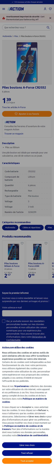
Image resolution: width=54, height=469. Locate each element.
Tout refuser (27, 453)
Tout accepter (27, 461)
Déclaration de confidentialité (32, 435)
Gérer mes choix (27, 445)
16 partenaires (21, 386)
